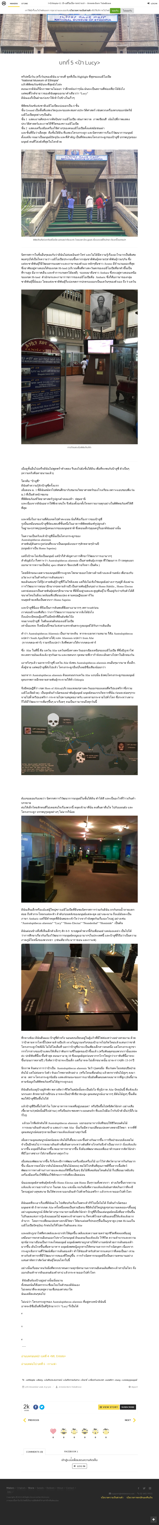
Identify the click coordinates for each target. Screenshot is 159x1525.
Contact (70, 1487)
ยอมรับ (115, 10)
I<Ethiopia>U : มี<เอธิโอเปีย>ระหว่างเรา (66, 3)
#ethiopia (30, 1380)
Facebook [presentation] (71, 1452)
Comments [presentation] (34, 1451)
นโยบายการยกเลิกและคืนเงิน (139, 1497)
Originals (21, 1487)
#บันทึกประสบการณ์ (53, 1380)
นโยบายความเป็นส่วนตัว (80, 10)
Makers (14, 3)
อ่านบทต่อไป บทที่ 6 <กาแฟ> (39, 1364)
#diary (39, 1380)
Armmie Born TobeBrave (99, 3)
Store (24, 3)
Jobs (9, 1492)
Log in (81, 1466)
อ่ (22, 1356)
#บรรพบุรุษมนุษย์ (129, 1380)
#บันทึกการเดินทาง (71, 1380)
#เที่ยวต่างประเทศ (96, 1380)
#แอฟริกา (109, 1380)
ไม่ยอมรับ (127, 10)
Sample (40, 1487)
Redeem (50, 1487)
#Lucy (117, 1380)
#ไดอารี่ (84, 1380)
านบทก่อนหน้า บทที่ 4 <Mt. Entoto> (44, 1356)
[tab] (34, 1451)
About (60, 1487)
